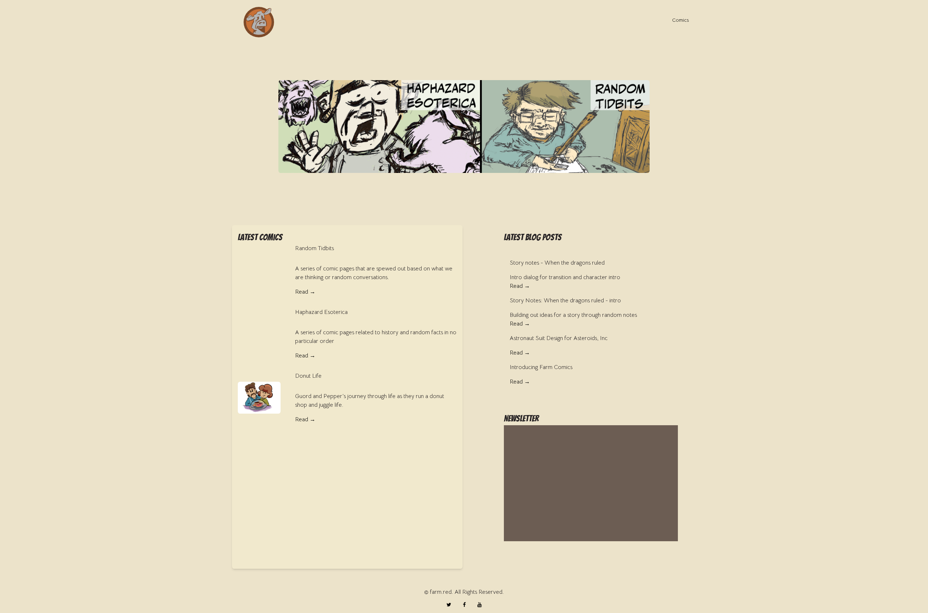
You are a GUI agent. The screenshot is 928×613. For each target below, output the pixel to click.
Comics (680, 20)
